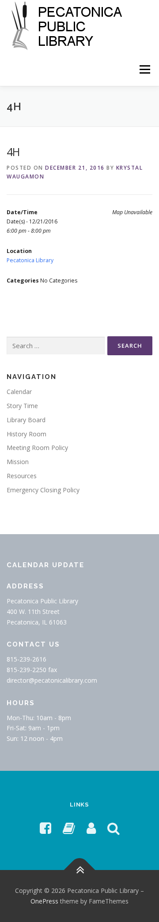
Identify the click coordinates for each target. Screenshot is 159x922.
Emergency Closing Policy (43, 490)
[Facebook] (45, 828)
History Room (26, 434)
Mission (18, 461)
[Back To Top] (79, 870)
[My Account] (91, 828)
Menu (144, 69)
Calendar (19, 391)
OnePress (44, 901)
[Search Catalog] (113, 828)
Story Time (22, 406)
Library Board (26, 420)
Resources (22, 476)
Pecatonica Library (30, 260)
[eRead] (69, 828)
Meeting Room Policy (37, 447)
